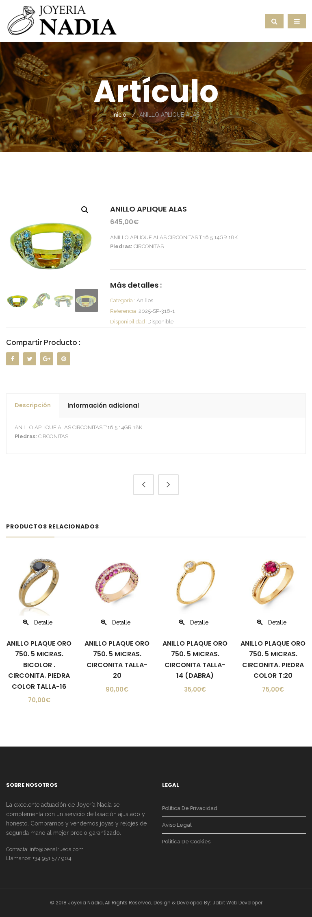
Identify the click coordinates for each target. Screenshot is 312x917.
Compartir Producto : (43, 342)
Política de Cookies (186, 841)
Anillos (144, 300)
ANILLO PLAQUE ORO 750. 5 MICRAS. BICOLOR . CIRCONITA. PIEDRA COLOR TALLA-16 (39, 665)
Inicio (119, 114)
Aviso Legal (177, 825)
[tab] (32, 405)
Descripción (33, 405)
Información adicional (103, 405)
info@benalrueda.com (57, 849)
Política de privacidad (189, 808)
